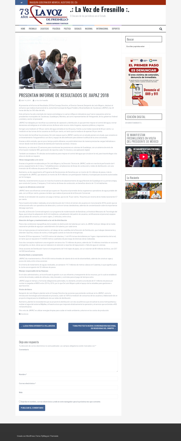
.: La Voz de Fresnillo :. (100, 9)
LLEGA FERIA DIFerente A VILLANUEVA (38, 326)
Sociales (77, 28)
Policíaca (56, 28)
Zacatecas (44, 28)
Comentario (24, 350)
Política (67, 28)
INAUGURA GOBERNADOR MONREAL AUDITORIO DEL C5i (53, 2)
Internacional (102, 28)
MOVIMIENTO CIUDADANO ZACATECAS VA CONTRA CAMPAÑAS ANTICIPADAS (158, 200)
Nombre (23, 374)
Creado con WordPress (26, 436)
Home (23, 28)
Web (20, 392)
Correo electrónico (27, 383)
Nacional (89, 28)
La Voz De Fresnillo (41, 100)
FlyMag (44, 436)
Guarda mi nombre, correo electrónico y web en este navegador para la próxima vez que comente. (61, 402)
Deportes (116, 28)
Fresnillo (33, 28)
